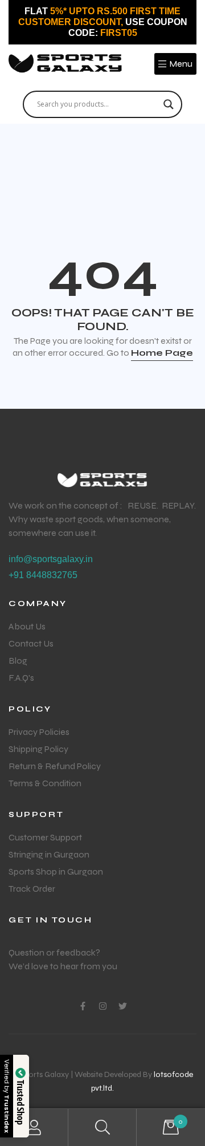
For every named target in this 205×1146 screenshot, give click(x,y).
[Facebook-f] (83, 1006)
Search (102, 1127)
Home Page (162, 352)
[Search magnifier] (169, 104)
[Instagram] (103, 1006)
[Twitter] (122, 1006)
